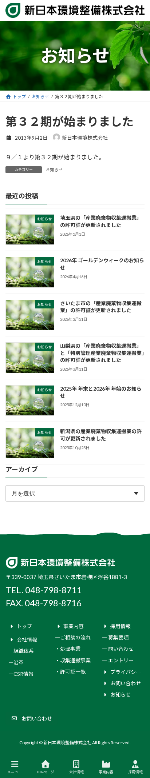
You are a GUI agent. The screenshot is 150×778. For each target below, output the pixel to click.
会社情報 (76, 772)
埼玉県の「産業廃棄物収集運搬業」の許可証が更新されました (101, 221)
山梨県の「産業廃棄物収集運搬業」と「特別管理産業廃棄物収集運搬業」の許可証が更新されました (102, 353)
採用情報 (135, 772)
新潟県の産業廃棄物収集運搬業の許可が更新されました (101, 435)
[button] (31, 718)
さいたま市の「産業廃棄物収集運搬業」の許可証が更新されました (101, 307)
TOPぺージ (45, 772)
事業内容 (106, 772)
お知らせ (54, 169)
